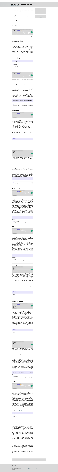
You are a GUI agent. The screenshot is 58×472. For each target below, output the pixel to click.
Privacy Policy (42, 467)
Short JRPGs (36, 468)
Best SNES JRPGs (29, 468)
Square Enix (28, 31)
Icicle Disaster (12, 5)
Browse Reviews (40, 17)
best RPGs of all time (20, 410)
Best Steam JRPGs (23, 467)
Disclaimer (42, 468)
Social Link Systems (36, 467)
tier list (27, 23)
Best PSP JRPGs (29, 467)
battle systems (18, 25)
